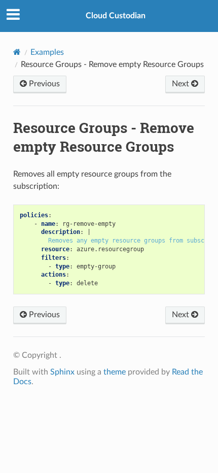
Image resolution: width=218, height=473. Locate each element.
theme (114, 372)
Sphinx (62, 372)
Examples (47, 52)
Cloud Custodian (116, 16)
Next (181, 84)
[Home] (17, 52)
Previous (43, 84)
